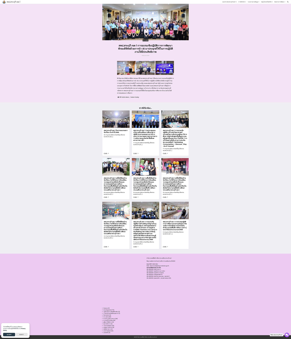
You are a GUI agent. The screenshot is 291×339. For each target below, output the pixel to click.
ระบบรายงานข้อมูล (253, 2)
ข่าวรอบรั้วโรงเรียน (108, 320)
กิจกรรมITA (106, 315)
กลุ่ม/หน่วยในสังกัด (266, 2)
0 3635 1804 (155, 264)
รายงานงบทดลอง (107, 325)
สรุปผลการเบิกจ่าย (107, 327)
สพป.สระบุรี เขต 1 (13, 2)
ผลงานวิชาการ (106, 324)
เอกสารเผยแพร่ (107, 331)
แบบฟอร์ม (105, 332)
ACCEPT (9, 334)
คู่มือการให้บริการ (107, 322)
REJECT (21, 334)
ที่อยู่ (148, 261)
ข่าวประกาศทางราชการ (109, 318)
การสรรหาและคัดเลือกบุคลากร (110, 313)
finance (105, 308)
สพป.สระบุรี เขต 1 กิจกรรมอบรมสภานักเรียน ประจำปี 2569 (116, 131)
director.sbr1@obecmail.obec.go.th (159, 266)
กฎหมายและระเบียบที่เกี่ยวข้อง (110, 311)
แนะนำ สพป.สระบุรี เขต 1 (229, 2)
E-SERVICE (242, 2)
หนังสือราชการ (107, 329)
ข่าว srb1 (145, 40)
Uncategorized (107, 310)
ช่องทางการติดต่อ (279, 2)
